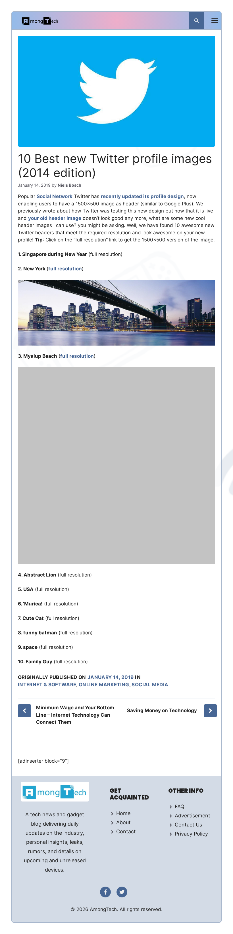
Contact (126, 831)
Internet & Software (47, 684)
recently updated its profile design (142, 196)
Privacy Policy (191, 834)
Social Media (150, 684)
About (123, 822)
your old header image (54, 218)
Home (123, 813)
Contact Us (188, 825)
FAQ (179, 806)
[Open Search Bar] (196, 20)
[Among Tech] (40, 20)
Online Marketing (104, 684)
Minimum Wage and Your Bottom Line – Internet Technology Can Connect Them (75, 715)
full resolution (65, 269)
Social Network (54, 196)
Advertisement (192, 816)
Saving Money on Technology (162, 710)
